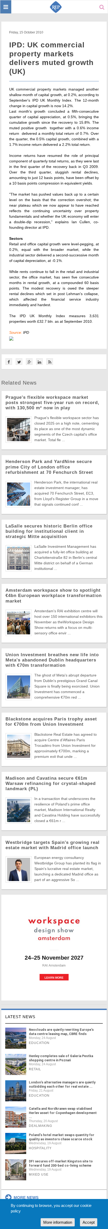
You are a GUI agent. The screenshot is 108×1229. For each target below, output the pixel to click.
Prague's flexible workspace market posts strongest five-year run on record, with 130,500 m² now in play (52, 402)
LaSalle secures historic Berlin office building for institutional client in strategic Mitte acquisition (49, 531)
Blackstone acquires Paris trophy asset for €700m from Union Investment (51, 721)
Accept (89, 1222)
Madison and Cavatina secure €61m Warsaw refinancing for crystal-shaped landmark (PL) (51, 783)
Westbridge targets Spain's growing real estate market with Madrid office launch (53, 845)
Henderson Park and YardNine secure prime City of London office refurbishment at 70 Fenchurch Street (49, 467)
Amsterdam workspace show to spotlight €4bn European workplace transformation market (54, 595)
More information (57, 1222)
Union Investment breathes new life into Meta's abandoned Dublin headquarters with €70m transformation (52, 660)
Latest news (20, 1016)
